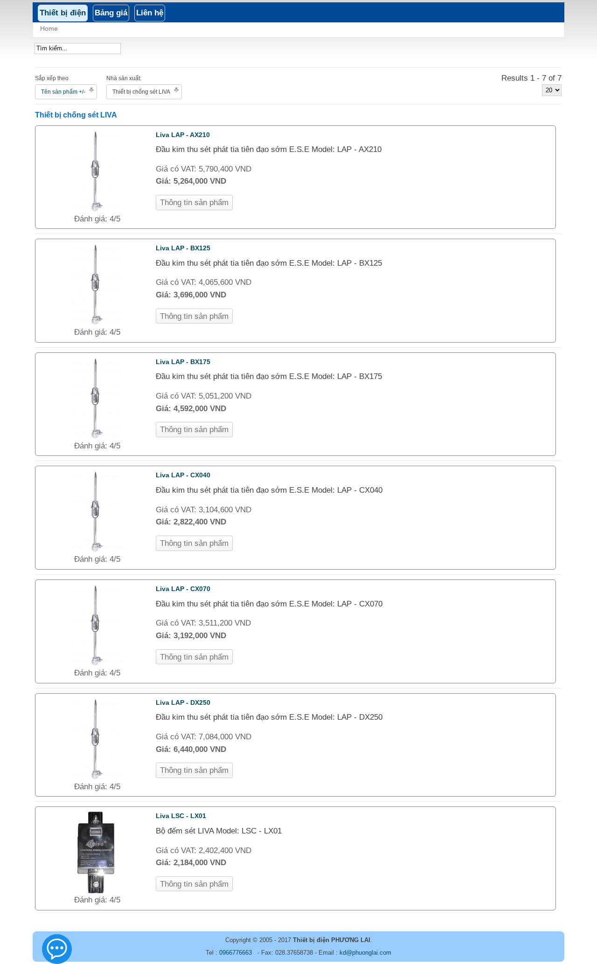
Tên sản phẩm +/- (63, 92)
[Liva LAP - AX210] (97, 210)
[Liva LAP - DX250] (97, 778)
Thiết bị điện (63, 12)
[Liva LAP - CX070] (97, 664)
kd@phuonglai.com (365, 952)
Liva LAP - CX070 (183, 588)
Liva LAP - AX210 (183, 134)
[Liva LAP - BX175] (97, 437)
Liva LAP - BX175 (183, 361)
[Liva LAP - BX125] (97, 323)
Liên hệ (149, 12)
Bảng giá (111, 12)
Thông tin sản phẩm (194, 202)
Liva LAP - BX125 (183, 248)
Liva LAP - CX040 (183, 475)
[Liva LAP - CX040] (97, 550)
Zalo (58, 953)
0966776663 (235, 952)
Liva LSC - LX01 (181, 815)
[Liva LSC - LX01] (97, 891)
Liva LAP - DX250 (183, 702)
